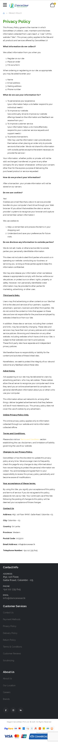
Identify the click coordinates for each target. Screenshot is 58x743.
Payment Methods (11, 619)
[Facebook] (6, 710)
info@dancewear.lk (14, 598)
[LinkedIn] (20, 710)
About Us (7, 678)
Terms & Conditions (12, 647)
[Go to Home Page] (4, 13)
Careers (6, 692)
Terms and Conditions (30, 439)
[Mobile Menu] (5, 5)
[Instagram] (13, 710)
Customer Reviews (12, 653)
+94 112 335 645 (12, 589)
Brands (6, 699)
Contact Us (8, 612)
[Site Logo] (19, 5)
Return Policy (9, 640)
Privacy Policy (9, 626)
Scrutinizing (8, 660)
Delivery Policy (10, 633)
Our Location (9, 685)
